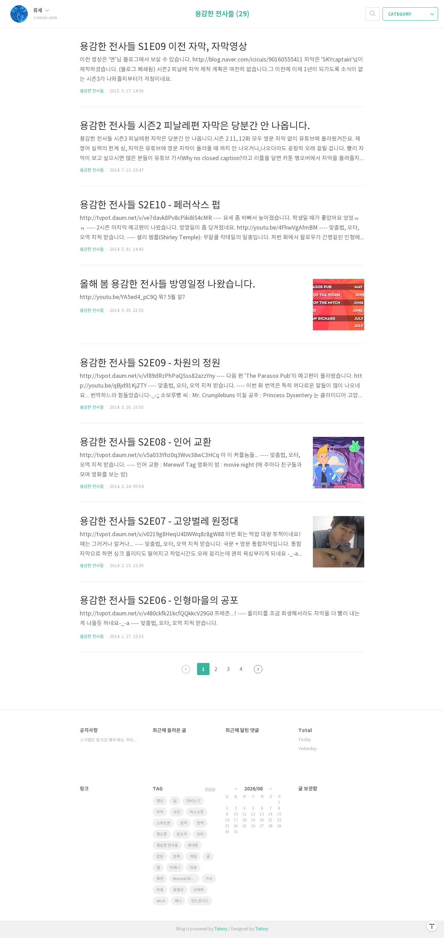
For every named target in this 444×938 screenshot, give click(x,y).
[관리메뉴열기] (432, 926)
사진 (176, 812)
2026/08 (253, 789)
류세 (38, 11)
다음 (258, 669)
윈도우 (182, 834)
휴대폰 (193, 845)
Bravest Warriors (186, 879)
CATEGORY (400, 14)
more (210, 789)
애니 (177, 901)
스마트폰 (163, 823)
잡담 (159, 856)
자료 (159, 890)
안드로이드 (199, 901)
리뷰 (193, 867)
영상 (159, 801)
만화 (176, 856)
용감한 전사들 (92, 91)
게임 (193, 856)
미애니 (175, 867)
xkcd (160, 901)
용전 (159, 879)
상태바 (198, 890)
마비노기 (193, 801)
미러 (200, 834)
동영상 (178, 890)
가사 (208, 879)
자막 (159, 812)
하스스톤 (197, 812)
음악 (183, 823)
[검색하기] (372, 14)
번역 (200, 823)
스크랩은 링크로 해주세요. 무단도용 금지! (109, 740)
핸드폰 (161, 834)
